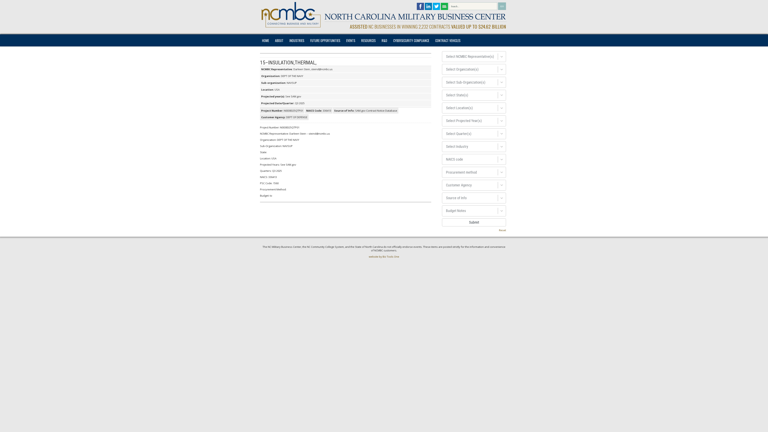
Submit (474, 222)
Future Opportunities (325, 40)
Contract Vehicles (447, 40)
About (279, 40)
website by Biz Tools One (384, 256)
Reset (502, 230)
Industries (296, 40)
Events (350, 40)
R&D (384, 40)
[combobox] (474, 56)
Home (265, 40)
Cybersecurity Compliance (411, 40)
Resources (368, 40)
